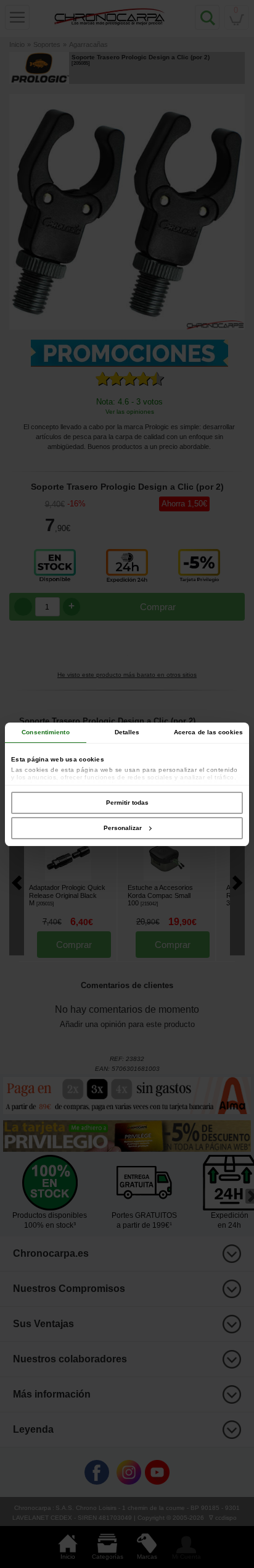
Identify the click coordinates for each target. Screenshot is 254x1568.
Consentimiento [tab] (45, 732)
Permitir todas (127, 802)
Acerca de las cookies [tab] (208, 732)
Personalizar (123, 827)
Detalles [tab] (127, 732)
